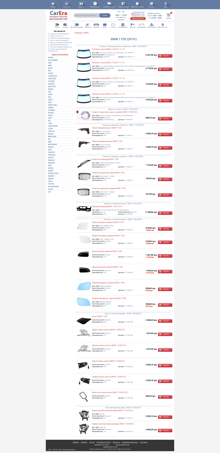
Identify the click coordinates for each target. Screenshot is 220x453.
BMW (50, 65)
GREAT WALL (53, 105)
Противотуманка (76, 27)
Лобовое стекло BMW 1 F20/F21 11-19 (108, 49)
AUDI (50, 63)
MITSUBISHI (52, 144)
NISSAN (51, 147)
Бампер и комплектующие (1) (59, 34)
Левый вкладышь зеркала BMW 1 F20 (108, 282)
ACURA (50, 57)
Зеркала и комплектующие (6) (60, 38)
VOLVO (50, 189)
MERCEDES (52, 136)
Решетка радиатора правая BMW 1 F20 (109, 188)
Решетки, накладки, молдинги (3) (61, 47)
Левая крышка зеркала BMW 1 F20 (107, 251)
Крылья (132, 27)
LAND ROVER (53, 126)
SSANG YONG (53, 173)
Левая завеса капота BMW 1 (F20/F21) (108, 329)
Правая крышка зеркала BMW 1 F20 (107, 267)
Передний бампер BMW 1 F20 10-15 (107, 206)
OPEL (50, 150)
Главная (78, 32)
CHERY (50, 73)
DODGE (50, 89)
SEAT (50, 165)
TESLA (50, 181)
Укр (123, 11)
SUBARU (51, 176)
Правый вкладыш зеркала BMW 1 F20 (108, 235)
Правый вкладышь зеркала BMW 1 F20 (109, 298)
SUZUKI (51, 178)
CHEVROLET (52, 76)
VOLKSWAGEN (53, 186)
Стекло (113, 27)
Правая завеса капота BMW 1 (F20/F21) (109, 345)
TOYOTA (51, 184)
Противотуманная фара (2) (59, 45)
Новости (84, 442)
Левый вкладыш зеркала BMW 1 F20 (108, 222)
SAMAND (51, 163)
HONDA (51, 107)
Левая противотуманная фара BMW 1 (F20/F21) (112, 410)
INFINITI (51, 113)
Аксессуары (151, 27)
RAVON (50, 157)
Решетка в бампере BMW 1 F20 (105, 159)
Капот (104, 27)
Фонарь (65, 27)
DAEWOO (51, 84)
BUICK (50, 68)
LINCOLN (51, 131)
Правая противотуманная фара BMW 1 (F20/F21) (113, 424)
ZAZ (49, 192)
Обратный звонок (138, 19)
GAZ (49, 97)
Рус (119, 11)
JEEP (50, 118)
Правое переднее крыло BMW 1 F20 (107, 141)
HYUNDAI (51, 110)
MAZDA (50, 134)
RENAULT (51, 160)
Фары (57, 27)
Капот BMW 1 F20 (99, 316)
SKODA (50, 168)
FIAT (49, 92)
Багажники (141, 27)
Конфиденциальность (130, 442)
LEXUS (50, 128)
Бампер (96, 27)
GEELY (50, 100)
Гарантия (116, 442)
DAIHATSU (52, 86)
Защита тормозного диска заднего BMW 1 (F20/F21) (114, 112)
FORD (50, 94)
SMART (50, 171)
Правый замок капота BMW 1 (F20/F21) (109, 376)
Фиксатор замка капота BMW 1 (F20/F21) (109, 392)
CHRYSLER (52, 78)
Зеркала (88, 27)
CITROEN (51, 81)
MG (49, 139)
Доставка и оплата (103, 442)
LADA (50, 123)
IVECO (50, 115)
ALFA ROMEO (53, 60)
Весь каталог (163, 27)
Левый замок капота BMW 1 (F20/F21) (108, 361)
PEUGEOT (51, 152)
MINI (49, 142)
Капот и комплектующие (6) (59, 40)
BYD (49, 71)
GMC (50, 102)
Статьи (92, 442)
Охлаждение (123, 27)
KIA (49, 121)
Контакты (144, 442)
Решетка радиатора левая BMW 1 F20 (108, 172)
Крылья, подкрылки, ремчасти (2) (61, 42)
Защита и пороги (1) (56, 36)
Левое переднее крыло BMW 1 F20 (106, 128)
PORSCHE (51, 155)
